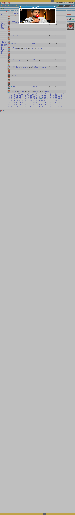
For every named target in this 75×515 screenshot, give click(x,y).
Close (55, 6)
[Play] (37, 16)
